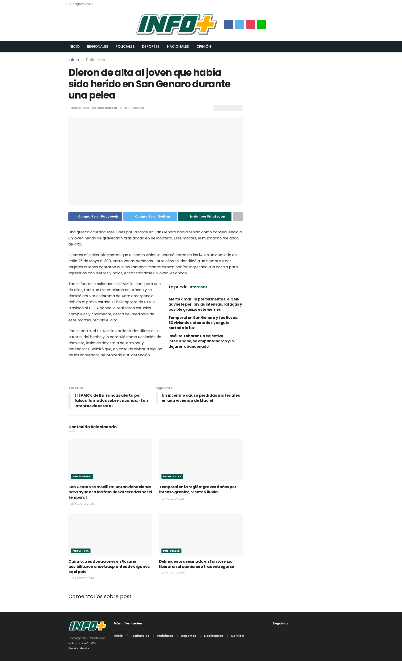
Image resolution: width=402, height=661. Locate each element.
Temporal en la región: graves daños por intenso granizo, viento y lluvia (197, 489)
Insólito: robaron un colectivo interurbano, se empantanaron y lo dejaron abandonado (201, 341)
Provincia (80, 551)
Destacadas (107, 108)
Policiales (125, 46)
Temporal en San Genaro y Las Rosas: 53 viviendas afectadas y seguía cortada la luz (203, 322)
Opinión (203, 46)
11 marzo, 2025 (79, 108)
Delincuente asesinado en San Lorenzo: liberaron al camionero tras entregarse (196, 564)
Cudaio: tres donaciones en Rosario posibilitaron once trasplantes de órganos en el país (109, 567)
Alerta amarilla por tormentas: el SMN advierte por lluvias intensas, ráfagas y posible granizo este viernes (205, 304)
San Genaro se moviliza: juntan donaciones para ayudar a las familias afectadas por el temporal (110, 492)
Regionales (97, 46)
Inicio (74, 46)
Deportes (151, 46)
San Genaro (81, 476)
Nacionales (178, 46)
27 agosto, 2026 (82, 504)
